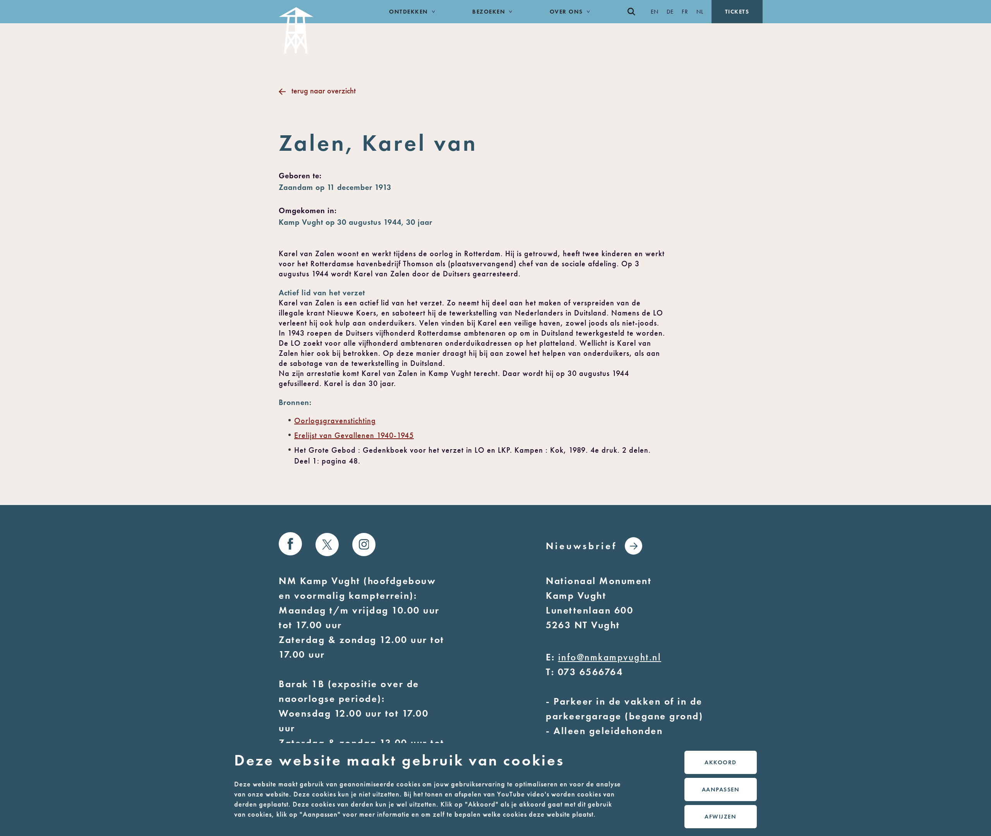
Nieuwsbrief (581, 546)
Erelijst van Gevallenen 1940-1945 (354, 435)
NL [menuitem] (700, 11)
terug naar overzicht (323, 90)
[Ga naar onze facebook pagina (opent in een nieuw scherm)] (290, 543)
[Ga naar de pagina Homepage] (316, 26)
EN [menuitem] (655, 11)
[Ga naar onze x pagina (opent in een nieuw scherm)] (327, 544)
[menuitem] (635, 12)
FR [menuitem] (685, 11)
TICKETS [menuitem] (737, 11)
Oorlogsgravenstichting (335, 420)
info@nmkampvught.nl (610, 657)
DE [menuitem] (670, 11)
